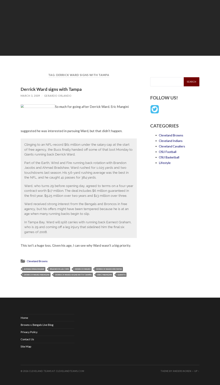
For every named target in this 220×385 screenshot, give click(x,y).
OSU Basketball (169, 157)
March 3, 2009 (30, 95)
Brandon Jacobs (59, 269)
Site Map (26, 346)
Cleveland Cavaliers (172, 146)
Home (24, 317)
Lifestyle (165, 163)
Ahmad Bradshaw (34, 269)
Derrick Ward (83, 269)
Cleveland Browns (37, 261)
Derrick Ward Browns (109, 269)
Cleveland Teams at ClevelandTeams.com (56, 371)
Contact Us (27, 339)
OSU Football (167, 152)
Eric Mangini (104, 274)
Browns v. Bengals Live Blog (37, 324)
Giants (121, 274)
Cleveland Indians (171, 141)
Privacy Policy (29, 332)
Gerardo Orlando (58, 95)
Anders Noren (182, 371)
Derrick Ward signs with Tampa (51, 89)
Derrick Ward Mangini (37, 274)
